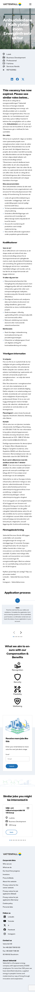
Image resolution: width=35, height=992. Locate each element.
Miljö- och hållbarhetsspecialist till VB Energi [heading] (15, 810)
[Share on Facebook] (17, 79)
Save (28, 808)
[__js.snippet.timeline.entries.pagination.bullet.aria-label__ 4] (18, 636)
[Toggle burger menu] (30, 4)
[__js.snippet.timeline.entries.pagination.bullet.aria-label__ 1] (13, 636)
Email (7, 754)
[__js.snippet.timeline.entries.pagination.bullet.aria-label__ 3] (16, 636)
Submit (11, 766)
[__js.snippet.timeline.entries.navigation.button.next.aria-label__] (21, 632)
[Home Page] (12, 4)
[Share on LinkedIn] (12, 79)
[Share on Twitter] (23, 79)
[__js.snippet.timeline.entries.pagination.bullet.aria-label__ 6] (21, 636)
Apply (11, 832)
